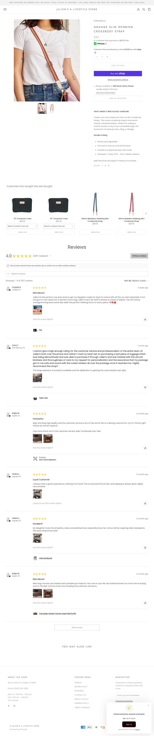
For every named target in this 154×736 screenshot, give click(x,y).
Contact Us (80, 695)
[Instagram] (14, 705)
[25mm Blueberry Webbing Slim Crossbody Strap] (95, 204)
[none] (42, 108)
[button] (50, 255)
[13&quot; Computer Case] (22, 204)
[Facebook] (102, 165)
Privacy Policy (82, 699)
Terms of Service (82, 707)
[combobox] (22, 226)
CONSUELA (100, 21)
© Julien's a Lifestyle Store (24, 726)
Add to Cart (22, 232)
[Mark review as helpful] (145, 319)
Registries (79, 691)
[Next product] (146, 213)
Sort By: (128, 280)
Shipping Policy (82, 703)
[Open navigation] (5, 9)
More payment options (118, 79)
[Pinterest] (108, 165)
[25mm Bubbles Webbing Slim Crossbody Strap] (131, 204)
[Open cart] (149, 9)
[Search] (144, 9)
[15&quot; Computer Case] (58, 204)
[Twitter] (105, 165)
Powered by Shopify (18, 729)
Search (78, 682)
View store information (105, 92)
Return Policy (81, 686)
